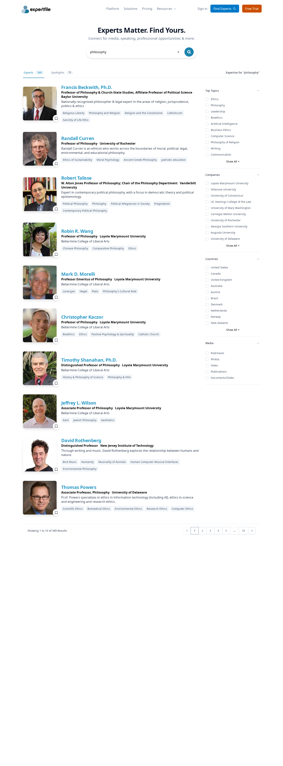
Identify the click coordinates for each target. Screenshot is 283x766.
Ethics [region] (132, 248)
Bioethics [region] (69, 334)
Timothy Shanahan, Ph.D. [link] (89, 360)
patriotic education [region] (173, 160)
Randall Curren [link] (77, 138)
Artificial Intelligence (224, 124)
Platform (112, 9)
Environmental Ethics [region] (128, 508)
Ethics (215, 99)
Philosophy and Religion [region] (104, 113)
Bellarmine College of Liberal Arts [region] (85, 241)
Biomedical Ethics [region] (98, 508)
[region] (130, 94)
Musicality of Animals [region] (112, 462)
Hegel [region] (83, 291)
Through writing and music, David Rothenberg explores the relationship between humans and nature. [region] (130, 452)
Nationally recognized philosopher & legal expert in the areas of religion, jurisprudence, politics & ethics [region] (125, 104)
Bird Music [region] (70, 462)
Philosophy (218, 105)
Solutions (130, 9)
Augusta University (223, 232)
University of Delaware (225, 239)
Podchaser (217, 353)
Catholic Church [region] (148, 334)
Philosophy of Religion (225, 142)
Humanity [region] (87, 462)
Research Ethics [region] (157, 508)
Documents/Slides (222, 378)
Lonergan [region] (69, 291)
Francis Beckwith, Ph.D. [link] (86, 87)
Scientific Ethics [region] (73, 508)
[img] (40, 103)
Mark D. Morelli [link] (78, 274)
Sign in (202, 9)
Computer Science (222, 136)
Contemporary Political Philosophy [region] (85, 210)
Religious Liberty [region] (73, 113)
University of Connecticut (227, 195)
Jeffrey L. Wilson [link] (78, 403)
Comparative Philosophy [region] (108, 248)
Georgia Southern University (229, 226)
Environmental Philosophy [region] (79, 469)
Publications (219, 371)
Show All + (232, 161)
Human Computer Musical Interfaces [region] (154, 462)
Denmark (217, 304)
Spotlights (61, 72)
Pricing (147, 9)
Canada (216, 273)
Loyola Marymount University (229, 183)
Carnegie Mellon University (228, 214)
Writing (215, 148)
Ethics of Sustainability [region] (77, 160)
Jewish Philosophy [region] (84, 420)
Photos (215, 359)
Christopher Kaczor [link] (82, 317)
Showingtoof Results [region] (47, 530)
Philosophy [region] (99, 203)
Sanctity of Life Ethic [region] (76, 120)
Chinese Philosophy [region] (75, 248)
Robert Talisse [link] (76, 178)
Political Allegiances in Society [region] (130, 203)
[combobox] (135, 52)
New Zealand (219, 323)
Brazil (214, 298)
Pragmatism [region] (162, 203)
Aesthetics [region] (107, 420)
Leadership (218, 111)
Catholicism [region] (174, 113)
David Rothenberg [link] (81, 440)
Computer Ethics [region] (182, 508)
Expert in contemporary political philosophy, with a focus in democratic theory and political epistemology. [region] (127, 194)
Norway (216, 316)
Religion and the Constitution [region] (144, 113)
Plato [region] (95, 291)
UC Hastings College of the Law (231, 202)
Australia (216, 286)
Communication (221, 154)
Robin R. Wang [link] (77, 231)
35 (243, 530)
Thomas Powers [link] (78, 487)
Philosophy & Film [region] (119, 377)
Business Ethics (221, 130)
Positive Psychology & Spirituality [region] (112, 334)
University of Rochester (226, 220)
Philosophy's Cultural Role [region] (119, 291)
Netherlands (219, 310)
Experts (33, 72)
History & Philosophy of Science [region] (83, 377)
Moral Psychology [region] (108, 160)
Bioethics (217, 117)
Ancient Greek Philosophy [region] (140, 160)
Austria (215, 292)
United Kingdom (221, 280)
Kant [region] (66, 420)
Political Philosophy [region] (75, 203)
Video (214, 365)
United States (219, 267)
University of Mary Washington (231, 208)
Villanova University (223, 189)
